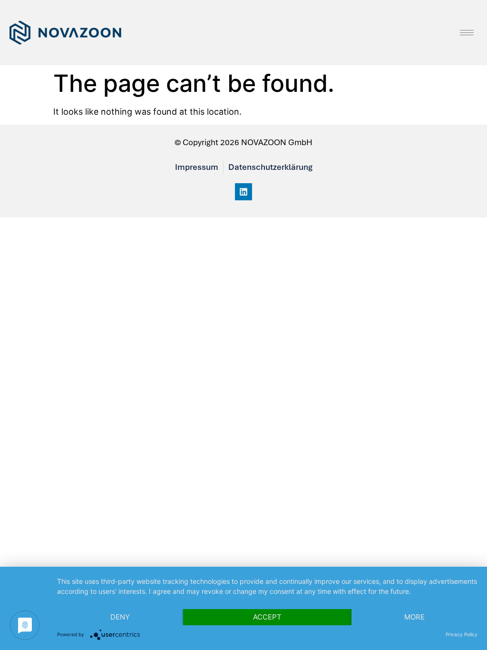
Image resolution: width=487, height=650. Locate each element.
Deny (120, 616)
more (414, 616)
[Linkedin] (243, 191)
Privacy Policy (461, 634)
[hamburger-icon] (466, 32)
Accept (267, 616)
